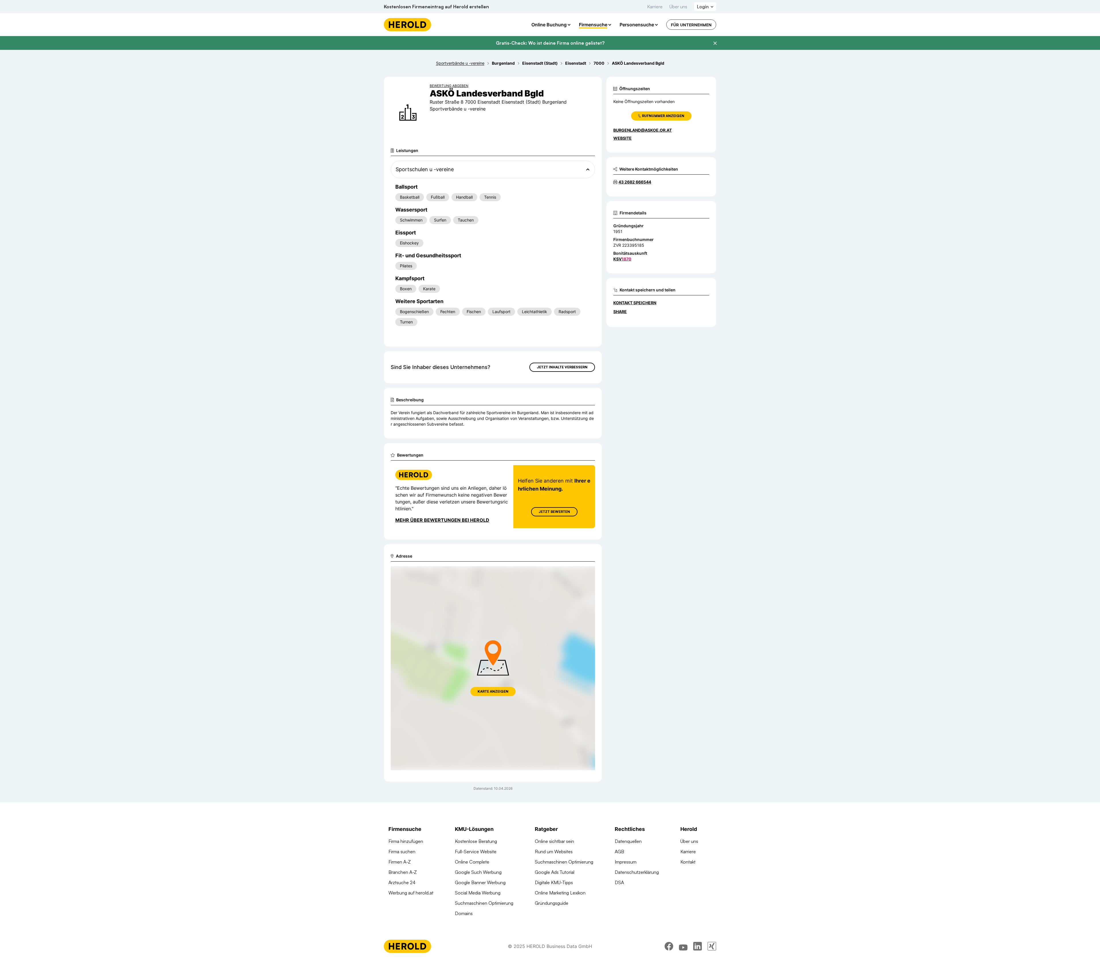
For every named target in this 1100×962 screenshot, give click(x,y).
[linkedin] (697, 946)
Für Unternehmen (691, 24)
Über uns (678, 6)
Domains (464, 913)
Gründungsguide (551, 903)
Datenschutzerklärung (637, 872)
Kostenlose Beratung (476, 841)
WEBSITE (622, 138)
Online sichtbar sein (554, 841)
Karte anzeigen (493, 691)
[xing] (712, 946)
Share (620, 311)
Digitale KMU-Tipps (554, 882)
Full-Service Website (475, 851)
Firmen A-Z (399, 862)
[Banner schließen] (715, 43)
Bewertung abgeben (449, 86)
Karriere (655, 6)
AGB (619, 851)
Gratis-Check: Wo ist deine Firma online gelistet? (550, 43)
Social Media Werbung (477, 893)
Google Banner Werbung (480, 882)
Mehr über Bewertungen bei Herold (442, 520)
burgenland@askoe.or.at (642, 130)
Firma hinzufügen (405, 841)
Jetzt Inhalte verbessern (562, 367)
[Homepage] (407, 24)
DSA (619, 882)
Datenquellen (628, 841)
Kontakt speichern (634, 302)
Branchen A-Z (402, 872)
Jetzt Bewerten (554, 511)
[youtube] (683, 946)
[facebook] (669, 946)
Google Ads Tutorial (554, 872)
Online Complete (472, 862)
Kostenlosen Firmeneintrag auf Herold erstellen (436, 6)
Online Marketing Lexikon (560, 893)
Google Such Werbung (478, 872)
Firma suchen (401, 851)
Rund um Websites (554, 851)
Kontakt (688, 862)
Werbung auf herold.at (410, 893)
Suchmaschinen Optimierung (484, 903)
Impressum (626, 862)
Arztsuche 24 (401, 882)
